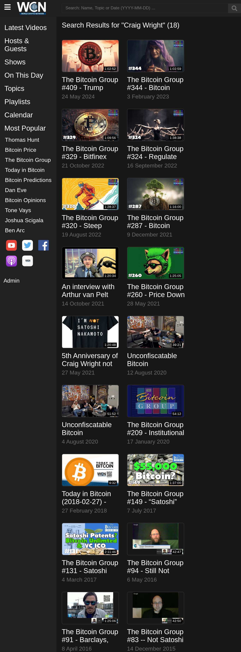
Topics (14, 88)
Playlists (17, 102)
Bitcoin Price (20, 150)
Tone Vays (18, 210)
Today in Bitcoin (25, 170)
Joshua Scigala (24, 220)
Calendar (18, 115)
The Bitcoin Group (28, 160)
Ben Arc (15, 230)
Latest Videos (25, 27)
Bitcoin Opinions (25, 200)
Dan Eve (16, 190)
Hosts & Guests (16, 45)
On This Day (23, 75)
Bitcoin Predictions (28, 180)
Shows (15, 62)
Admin (12, 280)
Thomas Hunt (22, 140)
